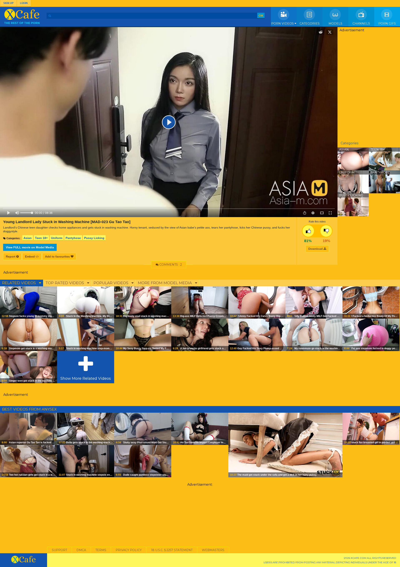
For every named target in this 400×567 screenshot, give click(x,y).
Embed (30, 256)
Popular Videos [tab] (111, 283)
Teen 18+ (41, 238)
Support (59, 550)
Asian (28, 238)
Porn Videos (283, 23)
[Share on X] (329, 32)
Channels (361, 23)
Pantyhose (73, 238)
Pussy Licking (94, 238)
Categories (310, 23)
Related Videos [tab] (19, 283)
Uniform (56, 238)
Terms (100, 550)
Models (335, 23)
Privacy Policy (129, 550)
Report (11, 256)
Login (24, 3)
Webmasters (213, 550)
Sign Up (8, 3)
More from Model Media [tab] (165, 283)
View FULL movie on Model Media (30, 247)
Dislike (326, 231)
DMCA (81, 550)
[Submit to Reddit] (320, 32)
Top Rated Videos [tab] (65, 283)
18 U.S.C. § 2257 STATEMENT (171, 550)
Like (308, 231)
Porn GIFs (387, 23)
